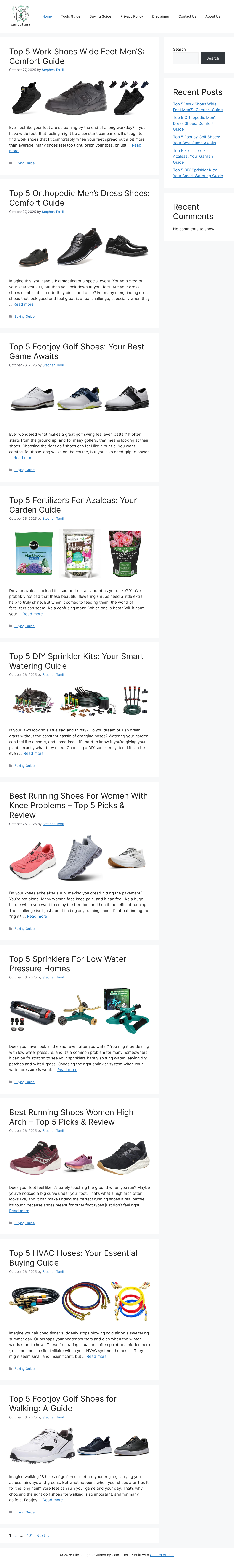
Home (47, 16)
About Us (212, 16)
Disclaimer (160, 16)
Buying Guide (100, 16)
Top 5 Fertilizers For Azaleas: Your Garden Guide (193, 156)
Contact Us (187, 16)
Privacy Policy (131, 16)
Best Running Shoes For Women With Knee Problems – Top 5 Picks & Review (78, 805)
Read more (23, 304)
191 (30, 1535)
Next (43, 1535)
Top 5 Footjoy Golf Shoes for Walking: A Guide (63, 1403)
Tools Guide (70, 16)
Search (179, 49)
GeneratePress (162, 1555)
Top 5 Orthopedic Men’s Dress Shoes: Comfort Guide (195, 123)
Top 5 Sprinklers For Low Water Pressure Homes (67, 963)
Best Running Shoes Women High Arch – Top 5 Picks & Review (71, 1117)
